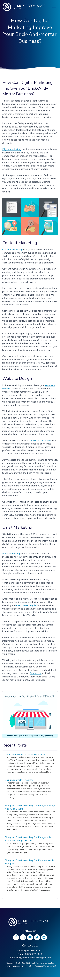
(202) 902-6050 (34, 954)
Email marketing (11, 553)
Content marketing (12, 249)
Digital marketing (11, 149)
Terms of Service (12, 966)
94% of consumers (41, 440)
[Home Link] (30, 922)
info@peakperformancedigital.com (33, 957)
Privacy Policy (27, 966)
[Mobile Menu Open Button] (54, 7)
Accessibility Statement (45, 966)
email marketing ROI (26, 605)
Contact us (36, 673)
